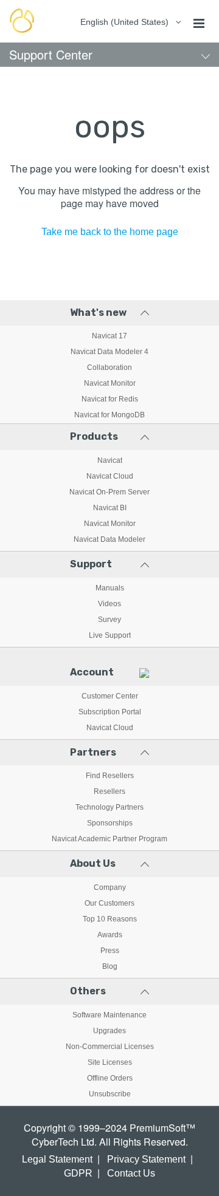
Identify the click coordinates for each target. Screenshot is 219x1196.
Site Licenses (110, 1062)
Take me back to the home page (109, 232)
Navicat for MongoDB (109, 415)
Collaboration (109, 367)
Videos (109, 604)
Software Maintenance (109, 1015)
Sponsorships (110, 823)
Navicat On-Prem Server (109, 492)
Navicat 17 (109, 336)
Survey (109, 619)
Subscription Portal (109, 712)
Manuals (110, 588)
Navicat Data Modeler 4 (109, 351)
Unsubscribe (110, 1094)
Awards (109, 935)
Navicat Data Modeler (109, 539)
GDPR (78, 1173)
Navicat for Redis (110, 399)
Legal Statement (57, 1159)
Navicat (109, 460)
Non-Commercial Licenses (110, 1046)
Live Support (110, 635)
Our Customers (109, 903)
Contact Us (131, 1173)
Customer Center (110, 696)
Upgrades (109, 1031)
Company (110, 887)
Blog (109, 966)
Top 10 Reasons (110, 919)
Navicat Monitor (110, 383)
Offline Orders (110, 1078)
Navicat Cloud (109, 476)
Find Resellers (110, 775)
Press (109, 950)
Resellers (109, 791)
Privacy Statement (146, 1159)
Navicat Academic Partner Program (109, 839)
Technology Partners (109, 807)
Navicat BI (110, 508)
